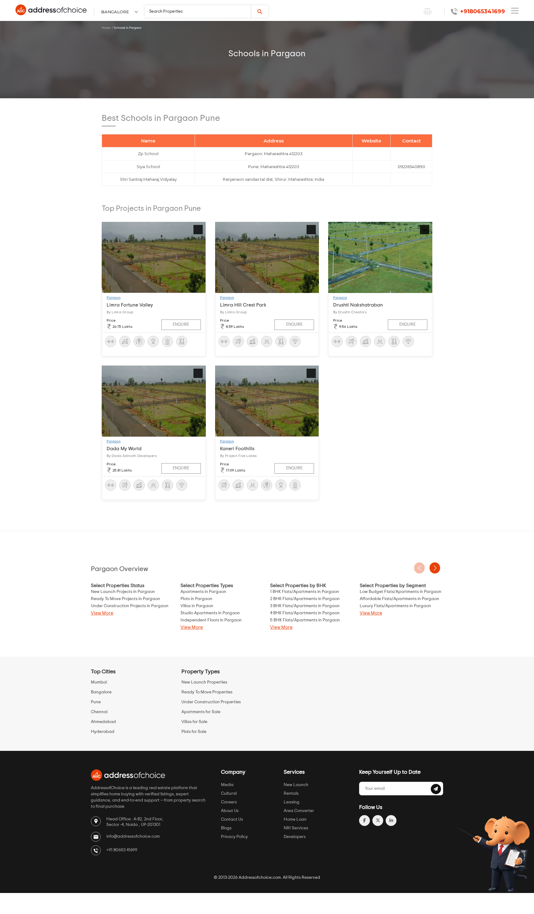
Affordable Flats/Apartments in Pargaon (399, 599)
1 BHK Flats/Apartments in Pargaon (304, 592)
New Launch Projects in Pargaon (123, 592)
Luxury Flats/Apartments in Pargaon (395, 606)
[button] (435, 567)
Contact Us (232, 819)
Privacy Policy (234, 837)
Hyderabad (102, 732)
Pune (96, 702)
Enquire (181, 325)
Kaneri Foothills (237, 448)
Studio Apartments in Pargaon (210, 613)
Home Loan (295, 819)
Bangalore (101, 692)
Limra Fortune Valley (130, 305)
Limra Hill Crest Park (243, 305)
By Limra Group (120, 312)
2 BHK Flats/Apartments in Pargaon (305, 599)
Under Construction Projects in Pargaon (129, 606)
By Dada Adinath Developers (132, 456)
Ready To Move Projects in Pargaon (125, 599)
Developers (295, 837)
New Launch (296, 785)
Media (227, 785)
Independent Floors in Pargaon (211, 620)
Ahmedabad (103, 722)
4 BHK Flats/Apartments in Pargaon (305, 613)
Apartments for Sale (200, 712)
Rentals (291, 793)
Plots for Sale (193, 732)
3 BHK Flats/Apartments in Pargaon (305, 606)
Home (106, 27)
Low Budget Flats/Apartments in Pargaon (400, 592)
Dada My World (124, 448)
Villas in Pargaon (196, 606)
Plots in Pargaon (196, 599)
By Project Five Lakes (238, 456)
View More (102, 613)
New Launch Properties (204, 682)
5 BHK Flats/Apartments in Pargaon (305, 620)
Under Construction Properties (211, 702)
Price (111, 320)
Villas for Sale (194, 722)
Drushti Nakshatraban (358, 305)
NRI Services (296, 828)
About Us (230, 811)
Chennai (99, 712)
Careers (229, 802)
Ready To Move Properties (206, 692)
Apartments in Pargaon (203, 592)
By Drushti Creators (350, 312)
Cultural (229, 793)
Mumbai (99, 682)
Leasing (291, 802)
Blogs (226, 828)
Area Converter (299, 811)
